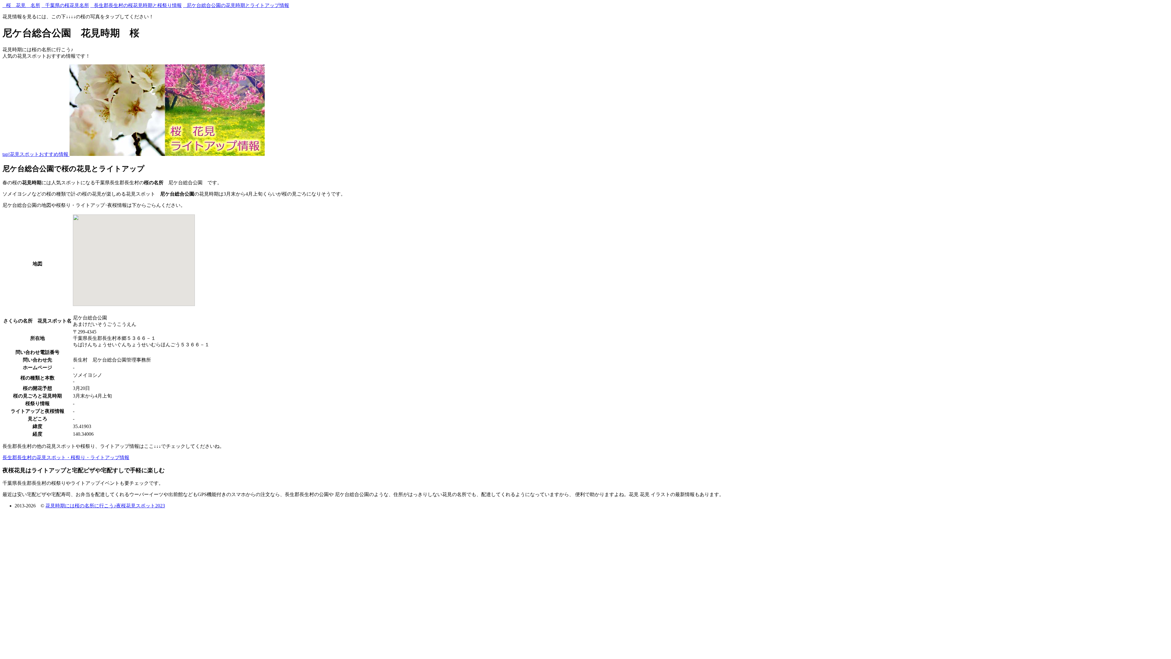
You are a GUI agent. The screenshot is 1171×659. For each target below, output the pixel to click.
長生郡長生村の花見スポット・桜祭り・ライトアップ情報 (65, 457)
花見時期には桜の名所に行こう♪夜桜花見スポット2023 (105, 505)
